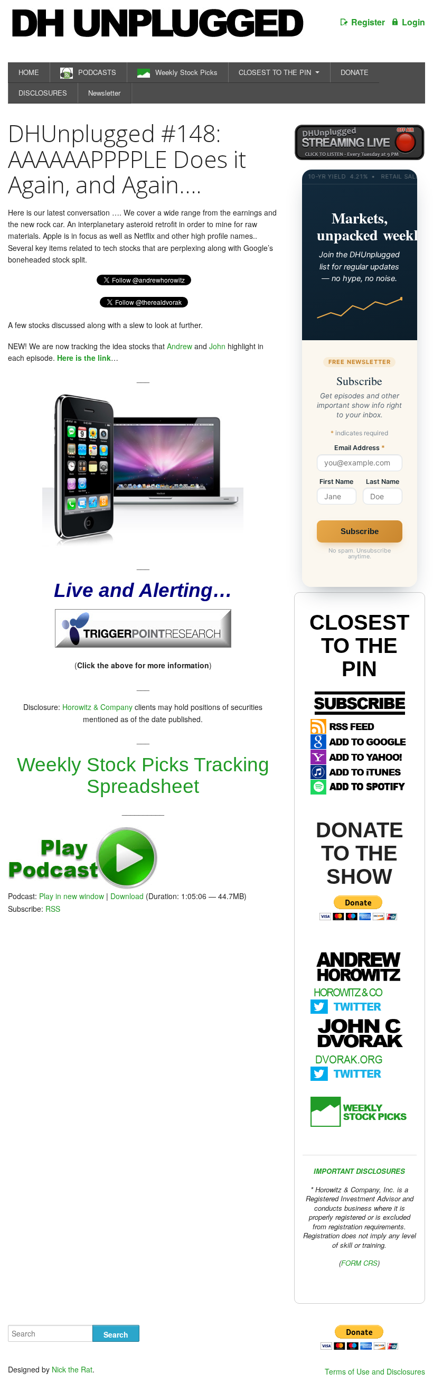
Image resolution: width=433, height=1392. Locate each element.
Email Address (359, 448)
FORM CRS (359, 1263)
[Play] (83, 886)
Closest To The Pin (359, 645)
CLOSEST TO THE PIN (275, 72)
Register (368, 22)
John (217, 346)
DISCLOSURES (42, 93)
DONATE (355, 72)
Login (413, 22)
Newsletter (104, 93)
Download (127, 896)
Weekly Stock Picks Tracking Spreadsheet (143, 775)
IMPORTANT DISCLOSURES (359, 1171)
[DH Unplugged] (157, 28)
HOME (28, 72)
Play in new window (71, 896)
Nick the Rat (72, 1369)
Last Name (382, 482)
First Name (336, 482)
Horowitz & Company (97, 707)
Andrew (179, 346)
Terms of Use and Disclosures (375, 1371)
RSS (52, 908)
